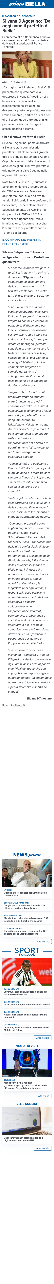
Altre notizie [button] (42, 941)
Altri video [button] (43, 1095)
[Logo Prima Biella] (27, 4)
